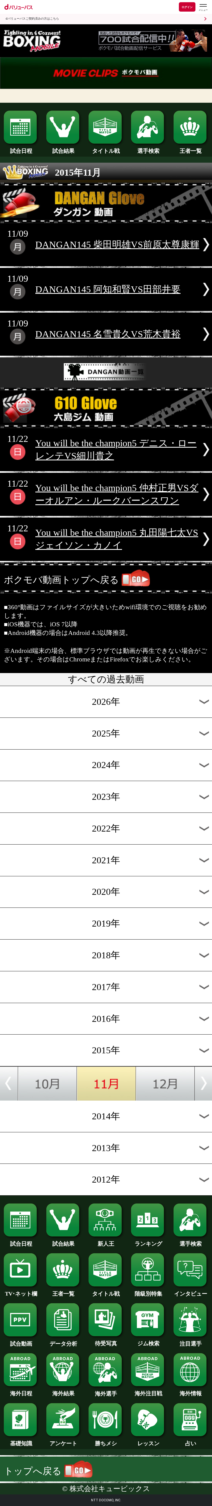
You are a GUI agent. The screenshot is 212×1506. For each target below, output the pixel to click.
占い (190, 1443)
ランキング (148, 1244)
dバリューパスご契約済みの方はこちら (32, 18)
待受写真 (106, 1343)
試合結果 (63, 151)
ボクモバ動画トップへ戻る (61, 580)
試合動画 (21, 1344)
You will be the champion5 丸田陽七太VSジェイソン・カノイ (116, 539)
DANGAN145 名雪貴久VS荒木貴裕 (108, 334)
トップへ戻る (34, 1471)
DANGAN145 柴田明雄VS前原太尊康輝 (117, 244)
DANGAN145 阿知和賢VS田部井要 (108, 289)
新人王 (106, 1244)
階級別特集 (148, 1294)
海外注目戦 (148, 1393)
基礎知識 (21, 1443)
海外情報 (191, 1393)
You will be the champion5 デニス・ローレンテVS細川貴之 (116, 449)
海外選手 (106, 1394)
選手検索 (148, 151)
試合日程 (21, 151)
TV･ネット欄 (21, 1294)
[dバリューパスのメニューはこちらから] (203, 7)
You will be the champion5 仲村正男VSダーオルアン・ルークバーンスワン (116, 494)
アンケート (63, 1443)
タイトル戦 (106, 151)
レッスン (148, 1443)
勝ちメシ (106, 1443)
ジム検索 (148, 1343)
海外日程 (21, 1393)
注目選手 (191, 1344)
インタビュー (190, 1294)
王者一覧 (191, 151)
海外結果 (63, 1393)
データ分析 (63, 1344)
